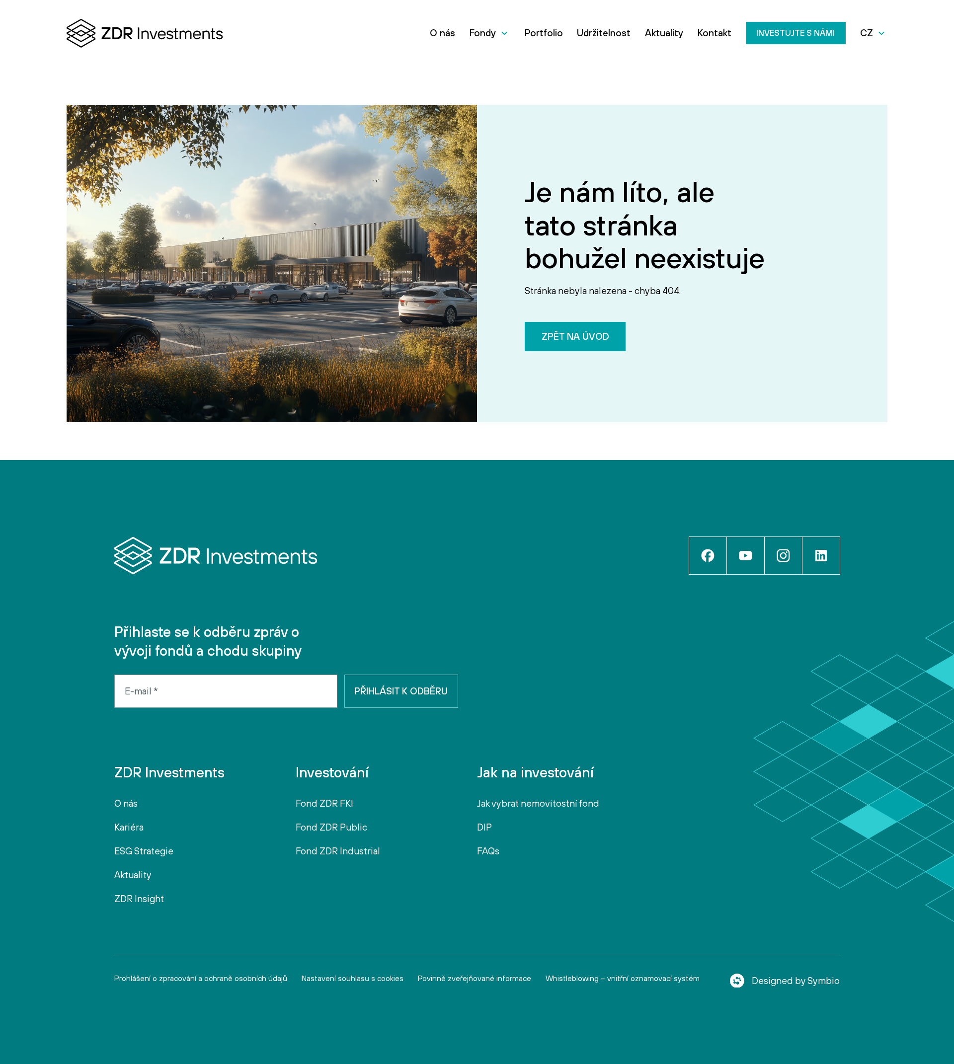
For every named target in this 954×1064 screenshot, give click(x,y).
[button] (490, 33)
